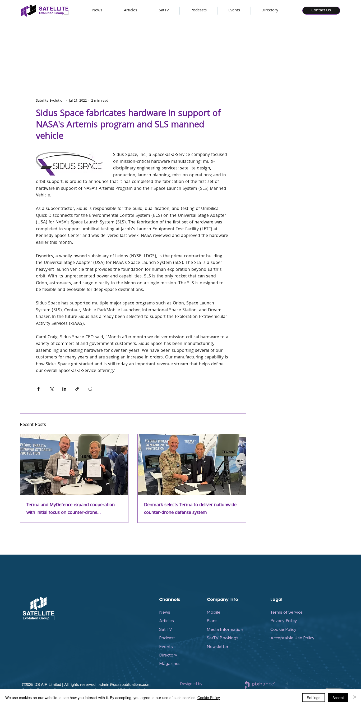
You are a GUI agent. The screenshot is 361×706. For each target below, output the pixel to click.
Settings (313, 697)
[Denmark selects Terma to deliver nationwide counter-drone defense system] (192, 464)
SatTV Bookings (222, 637)
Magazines (170, 663)
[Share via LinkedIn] (64, 388)
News (164, 612)
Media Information (225, 629)
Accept (338, 697)
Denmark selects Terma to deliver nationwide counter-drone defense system (190, 509)
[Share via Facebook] (38, 388)
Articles (166, 620)
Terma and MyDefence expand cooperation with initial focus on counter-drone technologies (70, 509)
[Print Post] (90, 388)
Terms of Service (286, 612)
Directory (168, 655)
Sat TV (165, 629)
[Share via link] (77, 388)
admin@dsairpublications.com (125, 684)
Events (166, 646)
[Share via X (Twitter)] (51, 388)
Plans (212, 620)
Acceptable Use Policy (292, 637)
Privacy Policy (283, 620)
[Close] (354, 697)
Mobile (213, 612)
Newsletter (217, 646)
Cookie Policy (283, 629)
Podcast (167, 637)
